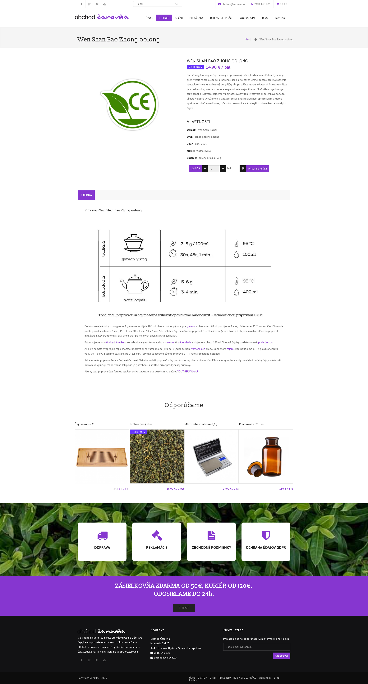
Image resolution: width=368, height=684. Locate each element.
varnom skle (198, 349)
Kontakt (281, 18)
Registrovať (281, 655)
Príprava (86, 195)
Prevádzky (196, 18)
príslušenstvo (265, 342)
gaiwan (191, 326)
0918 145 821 (262, 4)
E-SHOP (163, 18)
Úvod (149, 18)
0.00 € (283, 4)
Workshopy (247, 18)
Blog (265, 18)
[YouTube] (104, 4)
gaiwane (169, 342)
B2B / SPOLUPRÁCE (221, 18)
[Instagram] (97, 4)
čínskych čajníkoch (116, 342)
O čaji (179, 18)
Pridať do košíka (257, 168)
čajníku (230, 349)
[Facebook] (81, 4)
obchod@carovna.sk (233, 4)
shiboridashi (184, 342)
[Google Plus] (89, 4)
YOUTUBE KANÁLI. (187, 371)
